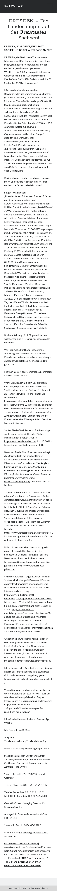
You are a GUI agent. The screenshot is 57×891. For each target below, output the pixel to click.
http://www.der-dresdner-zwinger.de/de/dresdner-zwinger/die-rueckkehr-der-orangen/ (23, 708)
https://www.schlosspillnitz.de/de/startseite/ (28, 532)
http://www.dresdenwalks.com (20, 441)
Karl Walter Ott (15, 6)
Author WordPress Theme (20, 888)
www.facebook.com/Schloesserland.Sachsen (27, 847)
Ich (5, 667)
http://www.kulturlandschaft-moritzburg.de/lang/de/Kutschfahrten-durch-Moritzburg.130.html (28, 598)
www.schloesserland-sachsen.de (21, 843)
